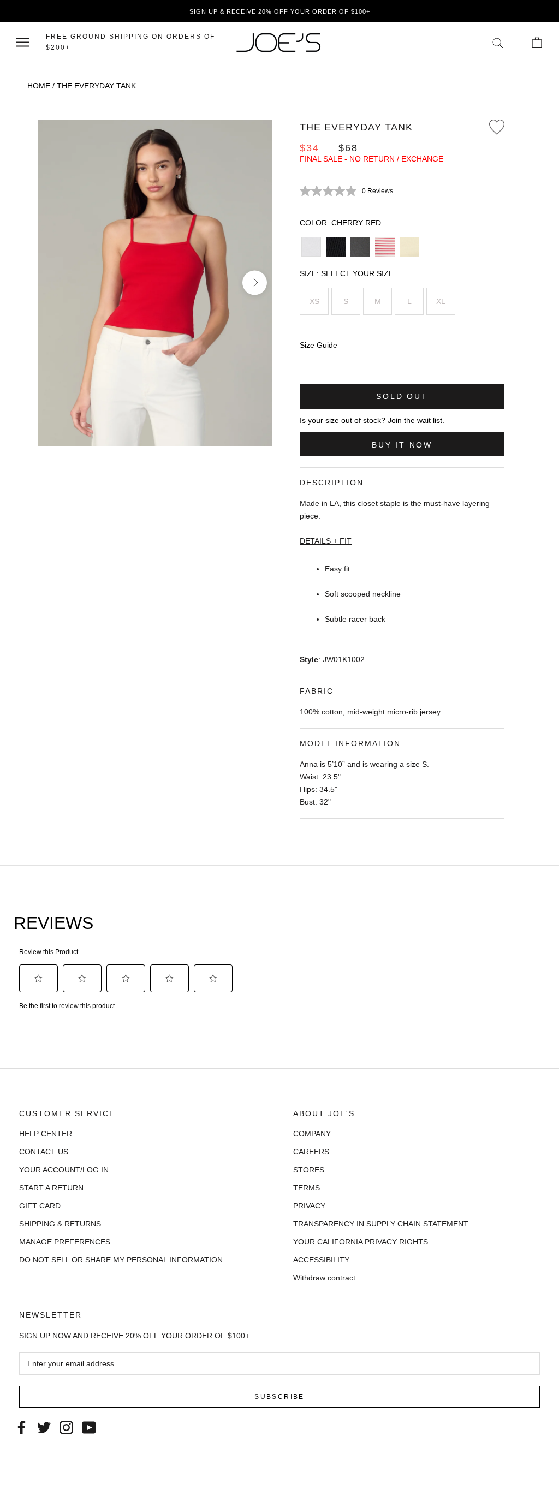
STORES (308, 1169)
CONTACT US (43, 1151)
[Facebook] (21, 1426)
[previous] (56, 282)
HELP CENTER (45, 1133)
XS (314, 301)
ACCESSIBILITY (321, 1259)
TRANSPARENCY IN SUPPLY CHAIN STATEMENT (380, 1223)
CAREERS (311, 1151)
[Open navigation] (22, 42)
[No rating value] (331, 191)
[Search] (498, 42)
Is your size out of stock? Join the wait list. (372, 420)
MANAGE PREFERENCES (64, 1241)
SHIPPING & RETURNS (60, 1223)
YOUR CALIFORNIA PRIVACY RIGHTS (360, 1241)
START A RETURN (51, 1187)
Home (38, 85)
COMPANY (312, 1133)
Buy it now (402, 444)
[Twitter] (44, 1426)
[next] (254, 282)
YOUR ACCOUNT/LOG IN (64, 1169)
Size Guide (318, 345)
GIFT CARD (40, 1205)
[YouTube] (89, 1426)
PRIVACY (309, 1205)
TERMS (306, 1187)
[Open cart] (537, 42)
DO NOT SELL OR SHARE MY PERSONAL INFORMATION (121, 1259)
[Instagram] (66, 1426)
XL (440, 301)
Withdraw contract (324, 1277)
